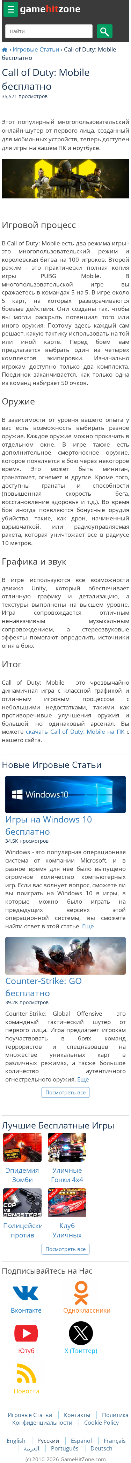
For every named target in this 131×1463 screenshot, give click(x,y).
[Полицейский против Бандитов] (22, 1202)
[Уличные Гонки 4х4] (67, 1147)
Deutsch (101, 1448)
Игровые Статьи (36, 49)
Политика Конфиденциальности (70, 1418)
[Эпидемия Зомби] (22, 1147)
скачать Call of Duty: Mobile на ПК (75, 731)
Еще (88, 926)
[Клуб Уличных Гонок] (67, 1202)
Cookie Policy (101, 1422)
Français (115, 1441)
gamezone (50, 8)
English (17, 1441)
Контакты (77, 1415)
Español (82, 1441)
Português (65, 1448)
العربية (32, 1448)
